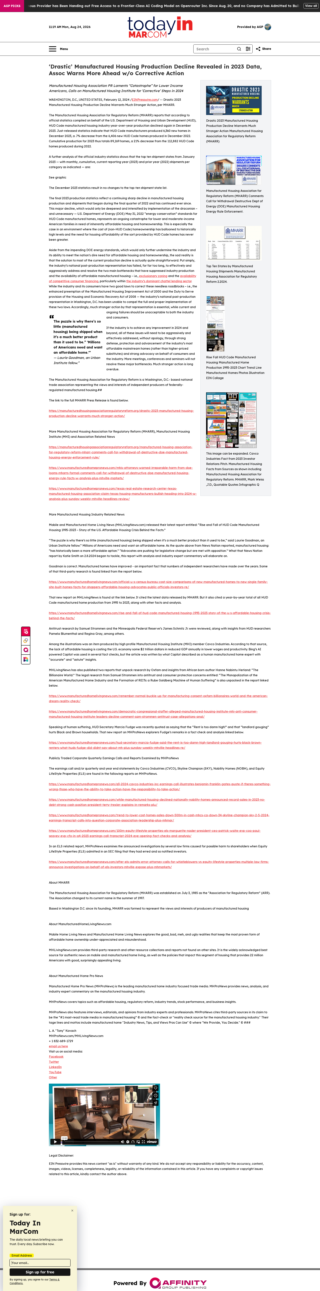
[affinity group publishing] (25, 650)
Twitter (54, 1062)
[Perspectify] (25, 641)
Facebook (56, 1056)
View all (311, 6)
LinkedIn (55, 1067)
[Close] (72, 1210)
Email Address (21, 1255)
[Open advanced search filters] (248, 49)
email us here (58, 1046)
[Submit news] (25, 631)
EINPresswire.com (145, 99)
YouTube (55, 1072)
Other (53, 1077)
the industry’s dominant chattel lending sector (158, 281)
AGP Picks (12, 6)
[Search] (239, 49)
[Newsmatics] (25, 659)
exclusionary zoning (153, 276)
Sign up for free (40, 1272)
